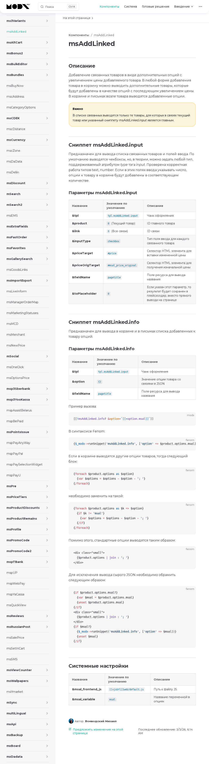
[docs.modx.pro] (19, 6)
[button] (47, 21)
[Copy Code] (189, 419)
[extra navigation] (200, 6)
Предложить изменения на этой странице (98, 731)
